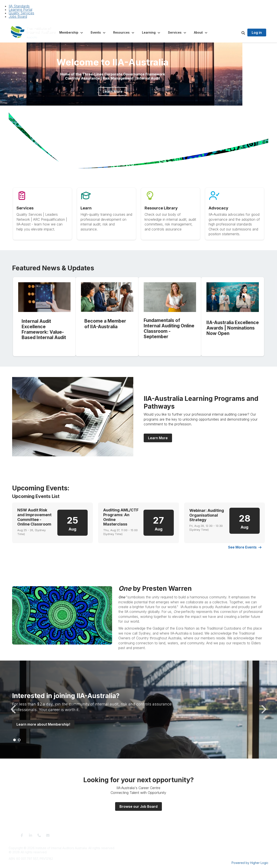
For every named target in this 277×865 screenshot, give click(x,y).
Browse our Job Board (138, 806)
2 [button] (139, 110)
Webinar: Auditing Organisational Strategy (206, 515)
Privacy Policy (124, 834)
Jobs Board (18, 16)
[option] (138, 710)
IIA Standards (19, 6)
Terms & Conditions (99, 834)
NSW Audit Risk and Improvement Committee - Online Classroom (34, 517)
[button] (71, 32)
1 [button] (134, 110)
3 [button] (143, 110)
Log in (257, 32)
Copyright (184, 834)
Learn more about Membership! (43, 724)
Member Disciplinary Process (155, 834)
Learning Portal (20, 9)
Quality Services (21, 13)
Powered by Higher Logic (250, 863)
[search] (238, 32)
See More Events (242, 547)
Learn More (112, 91)
